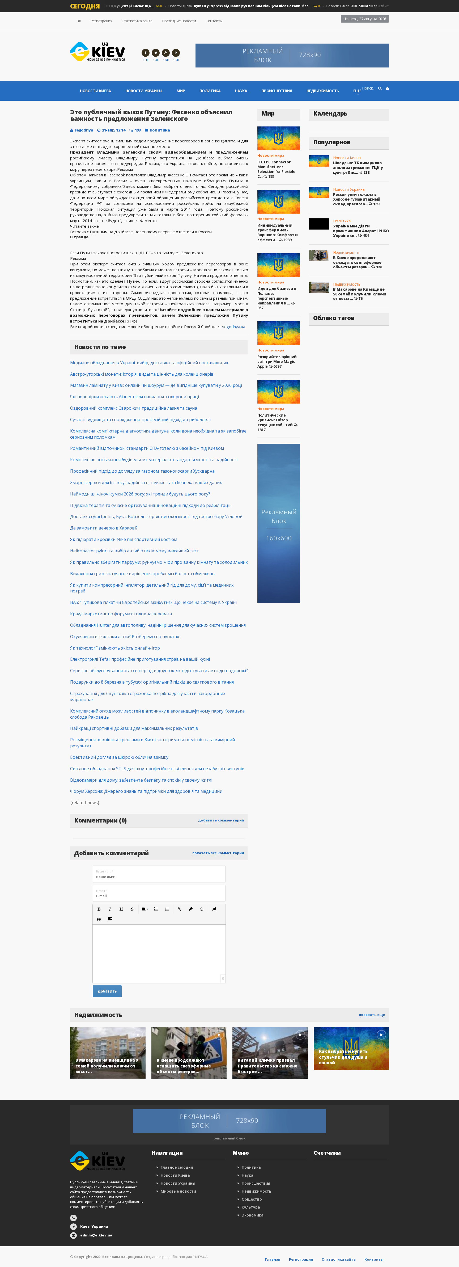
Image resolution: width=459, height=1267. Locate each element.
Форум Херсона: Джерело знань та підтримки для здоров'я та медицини (146, 791)
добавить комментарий (221, 820)
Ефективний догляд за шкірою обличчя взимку (119, 757)
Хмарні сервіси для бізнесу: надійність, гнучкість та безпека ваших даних (146, 482)
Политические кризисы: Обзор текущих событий (275, 420)
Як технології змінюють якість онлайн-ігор (115, 648)
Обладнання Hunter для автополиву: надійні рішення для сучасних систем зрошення (158, 625)
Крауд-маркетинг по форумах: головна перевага (121, 614)
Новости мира (270, 155)
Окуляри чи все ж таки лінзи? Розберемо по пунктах (124, 636)
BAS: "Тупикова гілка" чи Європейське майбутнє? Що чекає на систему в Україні (153, 602)
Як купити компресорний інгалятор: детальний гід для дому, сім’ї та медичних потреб (151, 588)
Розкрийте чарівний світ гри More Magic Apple (277, 361)
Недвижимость (323, 90)
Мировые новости (178, 1191)
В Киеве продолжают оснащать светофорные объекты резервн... (357, 262)
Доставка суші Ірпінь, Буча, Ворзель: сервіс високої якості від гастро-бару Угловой (156, 516)
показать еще (372, 1014)
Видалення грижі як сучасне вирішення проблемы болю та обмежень (142, 574)
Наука (241, 90)
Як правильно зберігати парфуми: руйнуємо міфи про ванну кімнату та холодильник (159, 562)
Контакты (214, 20)
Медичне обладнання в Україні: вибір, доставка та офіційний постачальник (149, 363)
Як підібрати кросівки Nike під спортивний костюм (123, 539)
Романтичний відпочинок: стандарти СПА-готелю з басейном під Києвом (147, 448)
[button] (99, 909)
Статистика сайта (137, 20)
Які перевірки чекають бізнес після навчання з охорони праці (134, 397)
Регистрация (101, 20)
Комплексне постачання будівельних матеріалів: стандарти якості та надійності (153, 460)
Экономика (253, 1215)
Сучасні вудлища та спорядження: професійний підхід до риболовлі (140, 419)
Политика (210, 90)
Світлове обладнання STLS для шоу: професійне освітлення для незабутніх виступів (157, 769)
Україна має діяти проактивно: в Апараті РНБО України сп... (361, 230)
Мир (181, 90)
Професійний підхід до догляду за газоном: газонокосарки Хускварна (142, 471)
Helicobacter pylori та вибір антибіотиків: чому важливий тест (134, 551)
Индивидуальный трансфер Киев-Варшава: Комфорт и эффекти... (277, 232)
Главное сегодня (177, 1167)
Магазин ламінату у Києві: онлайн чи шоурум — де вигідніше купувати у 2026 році (156, 385)
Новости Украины (143, 90)
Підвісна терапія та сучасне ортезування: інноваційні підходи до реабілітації (150, 505)
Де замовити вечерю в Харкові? (104, 528)
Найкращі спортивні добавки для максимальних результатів (134, 728)
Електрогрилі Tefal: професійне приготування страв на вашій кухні (140, 659)
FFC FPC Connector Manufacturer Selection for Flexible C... (276, 169)
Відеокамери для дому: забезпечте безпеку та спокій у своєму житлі (141, 780)
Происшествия (276, 90)
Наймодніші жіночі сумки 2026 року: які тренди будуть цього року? (140, 494)
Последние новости (179, 20)
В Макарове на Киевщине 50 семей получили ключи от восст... (359, 294)
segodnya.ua (233, 326)
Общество (252, 1199)
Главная (272, 1259)
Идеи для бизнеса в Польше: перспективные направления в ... (276, 296)
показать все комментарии (218, 852)
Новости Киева (229, 6)
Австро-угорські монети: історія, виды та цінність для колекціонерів (142, 374)
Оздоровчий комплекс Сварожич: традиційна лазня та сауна (133, 408)
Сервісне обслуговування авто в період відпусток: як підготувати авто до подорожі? (159, 670)
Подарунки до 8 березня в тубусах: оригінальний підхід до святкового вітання (152, 682)
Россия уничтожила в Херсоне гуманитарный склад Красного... (356, 199)
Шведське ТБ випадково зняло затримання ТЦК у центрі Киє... (358, 167)
